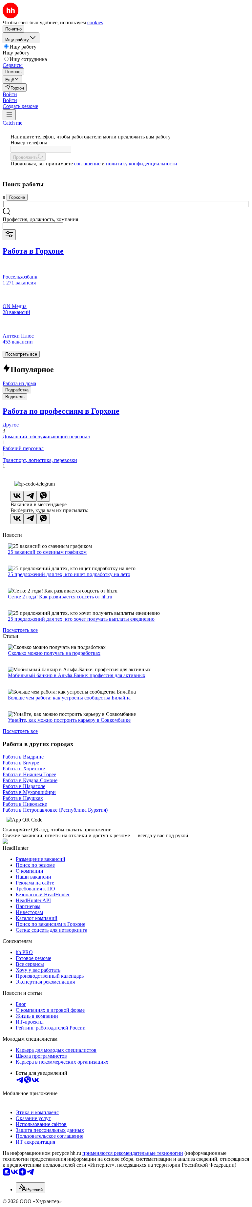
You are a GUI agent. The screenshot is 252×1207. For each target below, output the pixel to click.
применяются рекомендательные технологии (132, 1153)
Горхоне (17, 197)
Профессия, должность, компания (40, 219)
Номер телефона (28, 142)
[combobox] (33, 225)
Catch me (12, 123)
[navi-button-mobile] (9, 114)
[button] (10, 94)
